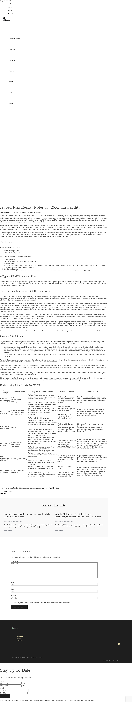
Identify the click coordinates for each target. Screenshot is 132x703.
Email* (13, 589)
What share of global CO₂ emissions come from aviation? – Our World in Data (31, 488)
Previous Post (6, 491)
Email (2, 688)
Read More (8, 530)
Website (14, 596)
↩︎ (60, 488)
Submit (5, 696)
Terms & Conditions (107, 660)
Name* (13, 582)
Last (23, 686)
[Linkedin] (4, 18)
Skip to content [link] (5, 1)
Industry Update (5, 212)
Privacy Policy (116, 660)
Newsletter (11, 13)
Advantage (12, 60)
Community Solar (14, 38)
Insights (11, 82)
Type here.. (15, 561)
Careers (10, 10)
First (23, 683)
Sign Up (10, 7)
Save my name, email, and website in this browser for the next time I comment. (42, 603)
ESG (10, 92)
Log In (9, 3)
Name (2, 681)
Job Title (3, 693)
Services (11, 28)
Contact (11, 103)
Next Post (4, 493)
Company (12, 49)
